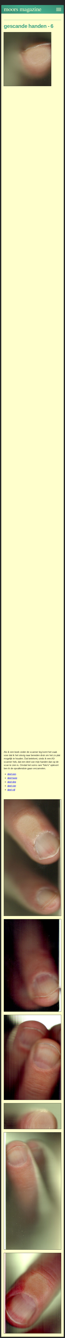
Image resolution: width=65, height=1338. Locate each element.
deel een (11, 774)
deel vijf (11, 789)
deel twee (12, 778)
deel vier (11, 785)
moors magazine (22, 9)
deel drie (11, 781)
